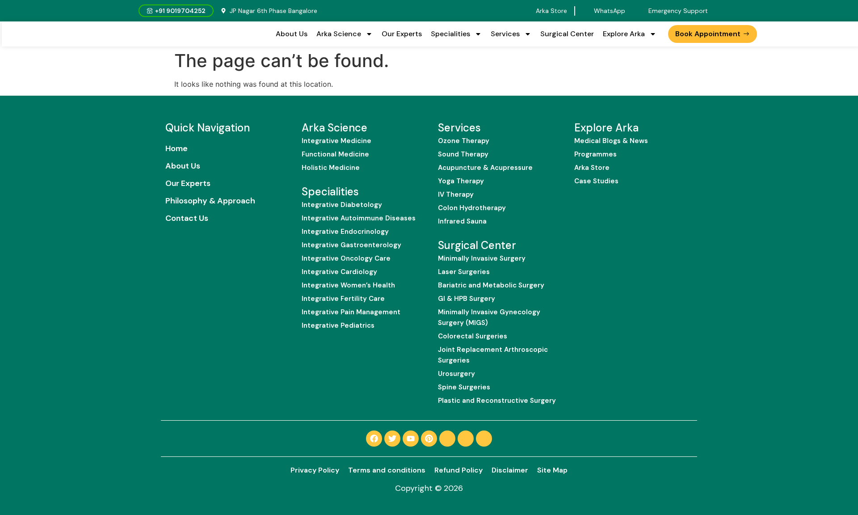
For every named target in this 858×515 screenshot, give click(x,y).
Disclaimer (510, 470)
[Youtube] (411, 439)
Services (505, 33)
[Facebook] (374, 439)
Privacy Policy (314, 470)
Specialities (450, 33)
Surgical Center (567, 33)
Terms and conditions (386, 470)
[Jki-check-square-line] (447, 439)
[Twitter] (392, 439)
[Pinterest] (429, 439)
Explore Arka (624, 33)
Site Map (552, 470)
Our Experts (402, 33)
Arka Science (338, 33)
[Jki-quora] (466, 439)
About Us (291, 33)
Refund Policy (458, 470)
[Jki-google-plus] (484, 439)
